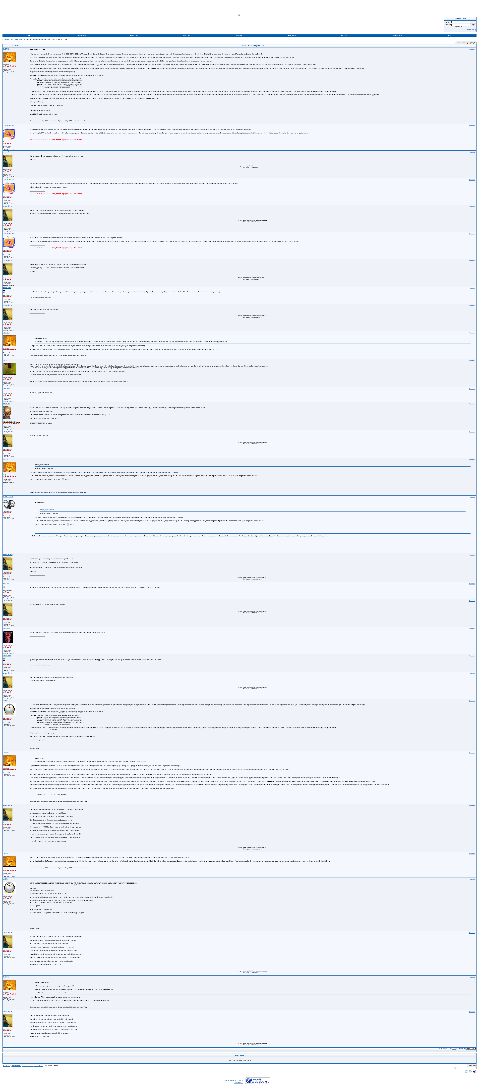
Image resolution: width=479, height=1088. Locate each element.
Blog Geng (186, 35)
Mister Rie (6, 404)
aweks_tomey (7, 152)
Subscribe (472, 1065)
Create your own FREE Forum (233, 1081)
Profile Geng (134, 35)
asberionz (6, 628)
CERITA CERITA (17, 40)
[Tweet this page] (466, 1071)
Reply (473, 43)
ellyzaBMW (7, 288)
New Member (471, 29)
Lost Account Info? (470, 31)
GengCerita (6, 40)
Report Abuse (238, 1083)
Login (473, 25)
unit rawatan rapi (8, 125)
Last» (445, 1048)
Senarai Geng (81, 35)
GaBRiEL (6, 49)
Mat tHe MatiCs (8, 497)
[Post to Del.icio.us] (475, 1071)
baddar (5, 701)
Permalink (472, 49)
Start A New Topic (463, 43)
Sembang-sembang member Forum (37, 40)
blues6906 (6, 388)
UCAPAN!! (344, 35)
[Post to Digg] (470, 1071)
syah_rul (6, 583)
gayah (5, 360)
